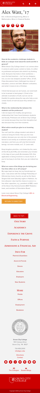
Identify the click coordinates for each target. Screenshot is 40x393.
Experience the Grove (20, 233)
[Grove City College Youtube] (20, 362)
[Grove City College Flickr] (29, 362)
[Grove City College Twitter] (10, 362)
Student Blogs (26, 370)
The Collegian (14, 370)
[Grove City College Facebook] (5, 362)
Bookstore (20, 310)
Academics (20, 227)
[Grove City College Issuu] (24, 362)
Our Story (20, 221)
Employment (20, 305)
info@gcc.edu (20, 351)
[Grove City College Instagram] (15, 362)
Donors (20, 266)
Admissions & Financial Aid (20, 245)
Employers (20, 277)
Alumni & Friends (20, 261)
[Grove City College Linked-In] (34, 362)
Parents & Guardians (20, 256)
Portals (20, 294)
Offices (20, 300)
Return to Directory (14, 201)
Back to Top (19, 216)
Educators (20, 272)
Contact (20, 357)
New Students (20, 282)
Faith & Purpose (20, 239)
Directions (20, 355)
